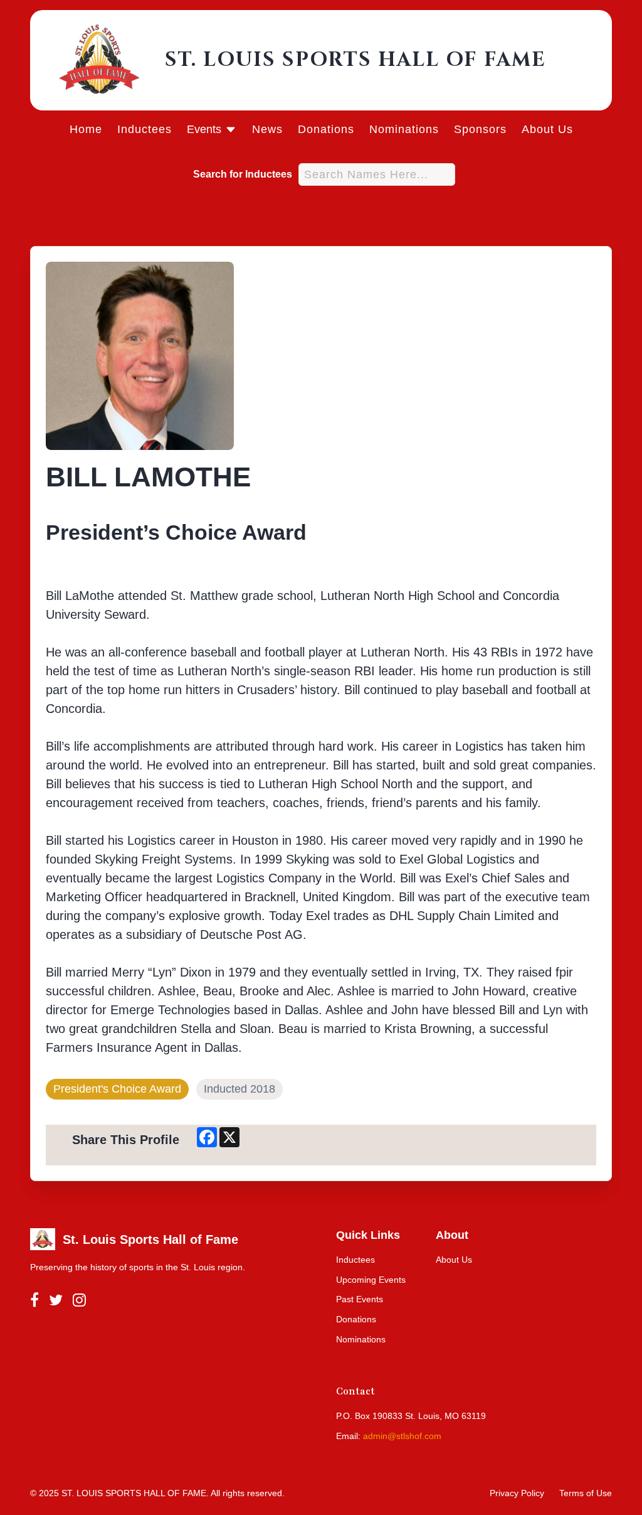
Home (86, 129)
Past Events (359, 1299)
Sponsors (480, 129)
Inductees (144, 129)
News (267, 129)
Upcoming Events (371, 1280)
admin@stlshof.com (402, 1436)
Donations (326, 129)
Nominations (404, 129)
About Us (547, 129)
